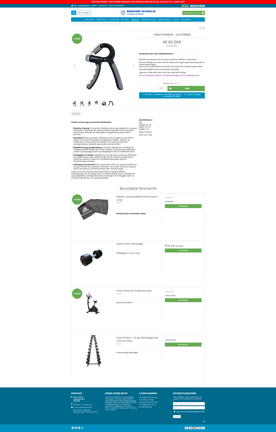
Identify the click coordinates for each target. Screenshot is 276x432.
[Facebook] (73, 428)
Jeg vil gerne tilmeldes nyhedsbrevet (190, 411)
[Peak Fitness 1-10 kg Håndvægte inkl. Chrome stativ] (92, 356)
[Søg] (80, 13)
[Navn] (189, 403)
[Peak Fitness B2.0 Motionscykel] (92, 309)
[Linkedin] (79, 428)
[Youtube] (76, 428)
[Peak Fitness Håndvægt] (92, 262)
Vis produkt (183, 206)
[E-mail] (189, 407)
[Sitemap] (204, 421)
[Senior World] (138, 12)
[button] (200, 28)
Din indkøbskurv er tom (192, 13)
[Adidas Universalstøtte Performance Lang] (92, 215)
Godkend (177, 416)
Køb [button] (187, 88)
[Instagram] (82, 428)
